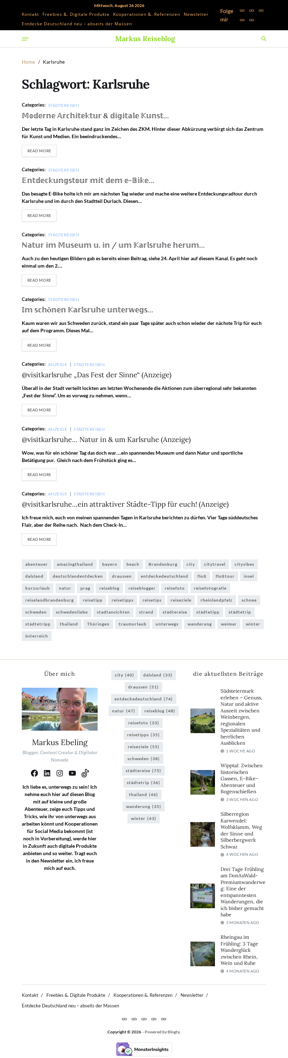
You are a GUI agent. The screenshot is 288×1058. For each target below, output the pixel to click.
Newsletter (196, 14)
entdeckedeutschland (164, 576)
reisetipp (93, 600)
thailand (69, 624)
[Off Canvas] (25, 39)
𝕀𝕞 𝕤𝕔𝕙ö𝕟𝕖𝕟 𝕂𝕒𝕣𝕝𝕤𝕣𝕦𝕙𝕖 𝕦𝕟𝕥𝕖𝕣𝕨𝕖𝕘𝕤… (87, 309)
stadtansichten (113, 612)
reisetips (152, 600)
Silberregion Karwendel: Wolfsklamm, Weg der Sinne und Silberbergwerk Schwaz (241, 830)
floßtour (225, 576)
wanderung (200, 624)
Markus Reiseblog (145, 38)
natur (65, 588)
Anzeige (57, 364)
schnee (249, 600)
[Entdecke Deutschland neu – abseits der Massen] (251, 20)
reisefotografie (210, 588)
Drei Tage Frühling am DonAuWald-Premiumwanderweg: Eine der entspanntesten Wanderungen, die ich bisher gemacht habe (243, 892)
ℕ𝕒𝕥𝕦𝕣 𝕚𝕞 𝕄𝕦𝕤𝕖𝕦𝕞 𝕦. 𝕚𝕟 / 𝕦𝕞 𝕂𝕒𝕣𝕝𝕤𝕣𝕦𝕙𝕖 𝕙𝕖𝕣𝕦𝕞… (113, 245)
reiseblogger (142, 588)
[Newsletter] (242, 20)
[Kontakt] (242, 10)
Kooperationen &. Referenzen (146, 14)
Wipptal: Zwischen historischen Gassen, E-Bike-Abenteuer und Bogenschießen (242, 778)
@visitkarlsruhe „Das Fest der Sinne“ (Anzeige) (96, 374)
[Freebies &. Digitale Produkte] (251, 10)
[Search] (263, 38)
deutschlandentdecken (78, 576)
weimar (229, 624)
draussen (122, 576)
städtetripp (38, 624)
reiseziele (181, 600)
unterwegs (167, 624)
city (190, 564)
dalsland (34, 576)
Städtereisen (63, 105)
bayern (109, 564)
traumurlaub (132, 624)
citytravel (214, 564)
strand (146, 612)
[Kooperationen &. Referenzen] (261, 10)
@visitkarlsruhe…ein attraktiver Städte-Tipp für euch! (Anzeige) (125, 504)
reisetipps (122, 600)
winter (253, 624)
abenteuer (36, 564)
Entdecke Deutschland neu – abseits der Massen (77, 24)
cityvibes (244, 564)
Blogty (173, 1031)
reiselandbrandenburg (49, 600)
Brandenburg (163, 564)
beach (132, 564)
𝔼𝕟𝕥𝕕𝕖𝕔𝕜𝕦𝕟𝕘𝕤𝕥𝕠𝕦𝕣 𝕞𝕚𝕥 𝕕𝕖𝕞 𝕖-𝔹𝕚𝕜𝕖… (88, 180)
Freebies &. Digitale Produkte (76, 14)
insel (249, 576)
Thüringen (98, 624)
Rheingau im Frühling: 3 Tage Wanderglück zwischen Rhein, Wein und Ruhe (239, 950)
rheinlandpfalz (217, 600)
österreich (36, 636)
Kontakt (30, 14)
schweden (36, 612)
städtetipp (208, 612)
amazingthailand (75, 564)
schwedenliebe (72, 612)
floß (202, 576)
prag (85, 588)
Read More (39, 150)
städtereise (175, 612)
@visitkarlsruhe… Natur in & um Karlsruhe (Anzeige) (106, 439)
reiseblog (109, 588)
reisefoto (175, 588)
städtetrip (240, 612)
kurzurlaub (37, 588)
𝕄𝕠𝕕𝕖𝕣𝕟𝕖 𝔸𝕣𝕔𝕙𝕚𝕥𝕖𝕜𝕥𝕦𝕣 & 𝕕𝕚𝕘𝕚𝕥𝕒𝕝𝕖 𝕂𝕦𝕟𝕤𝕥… (95, 115)
